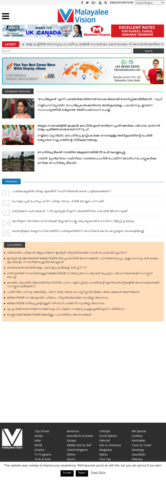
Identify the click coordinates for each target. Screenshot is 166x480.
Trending (11, 181)
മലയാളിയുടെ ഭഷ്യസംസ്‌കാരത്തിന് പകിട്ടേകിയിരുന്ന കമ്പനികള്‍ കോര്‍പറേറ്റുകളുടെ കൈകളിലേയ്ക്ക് (78, 232)
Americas (73, 431)
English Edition (121, 2)
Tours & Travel (141, 445)
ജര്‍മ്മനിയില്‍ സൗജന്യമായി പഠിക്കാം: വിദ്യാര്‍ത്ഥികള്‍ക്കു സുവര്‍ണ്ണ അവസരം (57, 298)
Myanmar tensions (18, 91)
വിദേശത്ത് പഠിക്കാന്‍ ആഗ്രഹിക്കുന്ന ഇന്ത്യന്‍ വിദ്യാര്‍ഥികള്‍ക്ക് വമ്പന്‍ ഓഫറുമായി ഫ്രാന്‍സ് (67, 253)
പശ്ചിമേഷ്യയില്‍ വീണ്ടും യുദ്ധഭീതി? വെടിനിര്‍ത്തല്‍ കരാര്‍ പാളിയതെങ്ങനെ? (61, 192)
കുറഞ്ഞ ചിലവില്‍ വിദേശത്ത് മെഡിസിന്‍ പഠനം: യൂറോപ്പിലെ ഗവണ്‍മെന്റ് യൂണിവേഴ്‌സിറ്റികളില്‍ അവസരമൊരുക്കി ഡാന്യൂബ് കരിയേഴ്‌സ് (83, 285)
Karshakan (138, 440)
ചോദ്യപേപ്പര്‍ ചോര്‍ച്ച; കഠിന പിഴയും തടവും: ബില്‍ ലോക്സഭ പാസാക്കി (58, 202)
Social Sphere (108, 436)
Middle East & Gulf (79, 445)
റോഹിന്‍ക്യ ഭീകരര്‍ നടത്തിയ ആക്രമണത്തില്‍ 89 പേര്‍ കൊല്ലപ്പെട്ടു (81, 153)
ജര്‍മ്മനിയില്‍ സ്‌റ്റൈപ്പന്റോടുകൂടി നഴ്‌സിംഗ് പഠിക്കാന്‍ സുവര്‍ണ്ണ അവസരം (56, 304)
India (37, 440)
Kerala (38, 436)
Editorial (104, 440)
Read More (98, 473)
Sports (71, 459)
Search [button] (148, 51)
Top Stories (42, 431)
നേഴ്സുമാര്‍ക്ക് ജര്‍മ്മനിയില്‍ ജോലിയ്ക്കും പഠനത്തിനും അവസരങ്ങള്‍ (49, 315)
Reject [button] (82, 473)
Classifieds (14, 245)
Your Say (105, 459)
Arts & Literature (110, 445)
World (38, 445)
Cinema (39, 450)
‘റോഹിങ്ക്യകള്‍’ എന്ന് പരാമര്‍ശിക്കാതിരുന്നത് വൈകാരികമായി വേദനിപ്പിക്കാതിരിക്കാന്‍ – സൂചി (99, 100)
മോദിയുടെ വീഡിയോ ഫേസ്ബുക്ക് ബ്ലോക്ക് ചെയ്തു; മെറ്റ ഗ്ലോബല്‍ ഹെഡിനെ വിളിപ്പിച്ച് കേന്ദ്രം (73, 222)
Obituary (137, 459)
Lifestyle (104, 431)
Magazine (105, 450)
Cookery (137, 436)
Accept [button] (67, 473)
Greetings (138, 450)
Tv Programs (42, 454)
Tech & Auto (42, 459)
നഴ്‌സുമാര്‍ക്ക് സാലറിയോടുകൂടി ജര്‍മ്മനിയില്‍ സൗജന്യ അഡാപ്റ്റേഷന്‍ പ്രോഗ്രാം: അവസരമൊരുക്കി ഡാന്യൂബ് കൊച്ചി (79, 276)
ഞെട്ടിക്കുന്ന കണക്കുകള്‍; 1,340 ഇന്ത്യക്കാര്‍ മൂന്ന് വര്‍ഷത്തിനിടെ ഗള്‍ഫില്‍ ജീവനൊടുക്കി (70, 212)
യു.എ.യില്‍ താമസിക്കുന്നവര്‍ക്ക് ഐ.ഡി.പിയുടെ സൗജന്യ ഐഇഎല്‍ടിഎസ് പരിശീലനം (66, 310)
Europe (71, 440)
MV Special (139, 431)
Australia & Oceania (80, 436)
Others (71, 454)
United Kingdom (77, 450)
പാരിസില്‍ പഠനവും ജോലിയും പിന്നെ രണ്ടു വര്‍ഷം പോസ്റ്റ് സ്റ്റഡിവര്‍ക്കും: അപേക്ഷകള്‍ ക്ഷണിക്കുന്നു (73, 293)
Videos (103, 454)
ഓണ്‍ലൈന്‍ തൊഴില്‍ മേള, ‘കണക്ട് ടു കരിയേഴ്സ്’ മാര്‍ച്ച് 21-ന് (46, 268)
